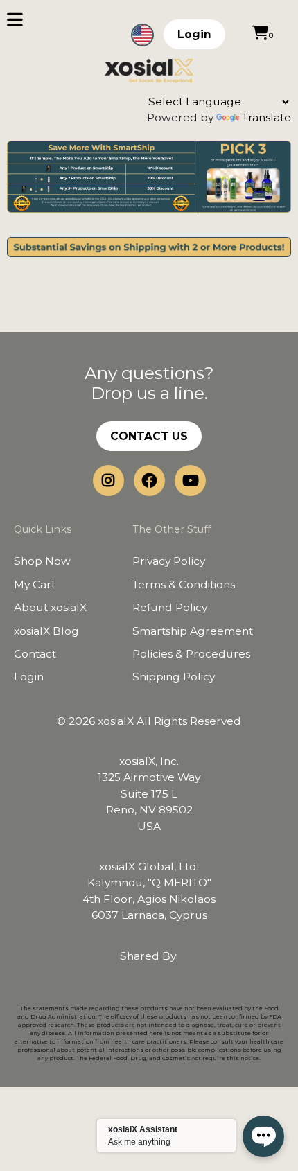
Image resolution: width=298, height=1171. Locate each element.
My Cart (34, 584)
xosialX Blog (46, 630)
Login (194, 34)
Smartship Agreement (192, 630)
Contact (35, 653)
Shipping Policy (173, 676)
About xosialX (50, 607)
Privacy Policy (168, 560)
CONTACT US (149, 436)
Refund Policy (169, 607)
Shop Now (42, 560)
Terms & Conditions (183, 584)
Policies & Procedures (191, 653)
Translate (266, 117)
